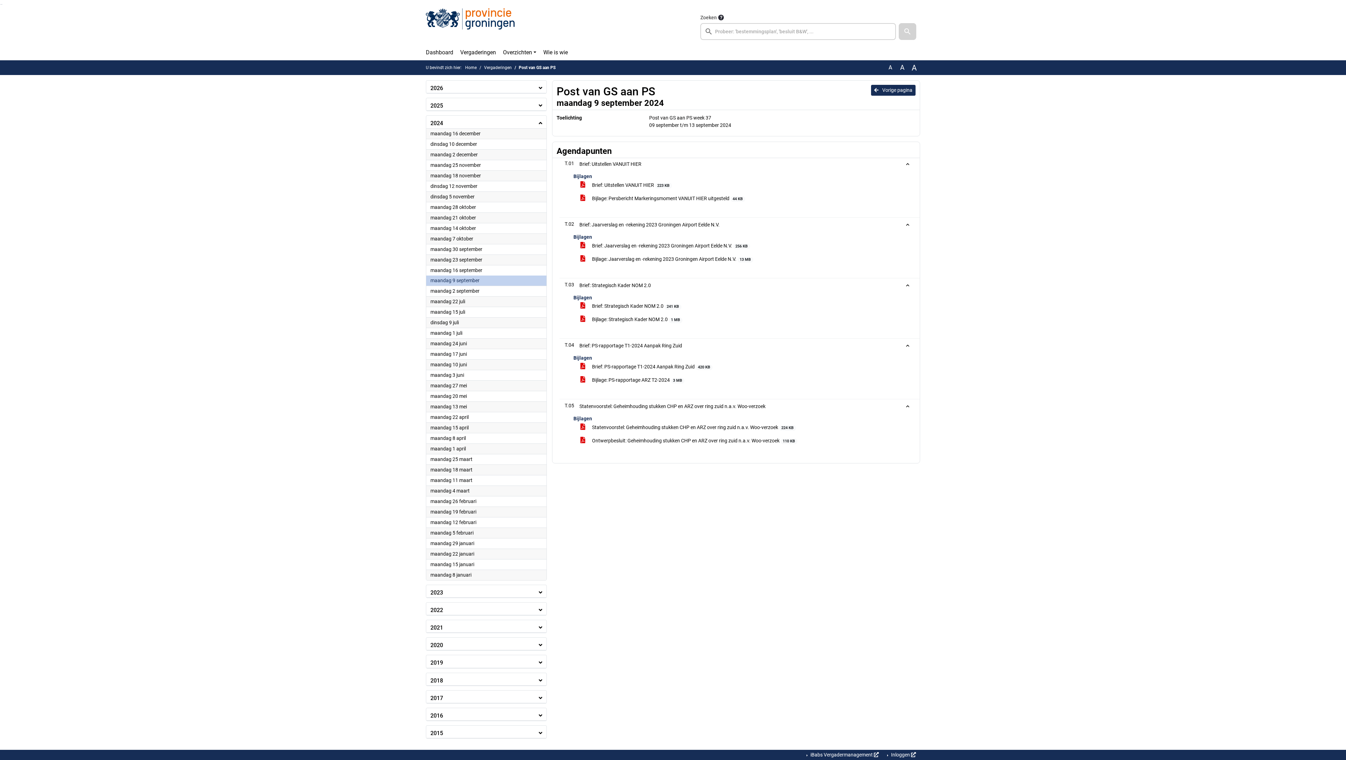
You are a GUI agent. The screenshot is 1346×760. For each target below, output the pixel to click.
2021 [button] (436, 627)
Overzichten (517, 52)
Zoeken (708, 17)
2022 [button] (436, 610)
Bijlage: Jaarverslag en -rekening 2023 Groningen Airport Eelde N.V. (671, 259)
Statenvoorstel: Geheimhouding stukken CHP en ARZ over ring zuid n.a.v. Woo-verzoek (692, 427)
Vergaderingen (478, 52)
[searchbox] (798, 31)
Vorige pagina (896, 90)
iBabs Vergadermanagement (841, 755)
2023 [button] (436, 592)
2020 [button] (436, 645)
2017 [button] (436, 698)
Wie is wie (555, 52)
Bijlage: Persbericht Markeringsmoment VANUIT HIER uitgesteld (667, 198)
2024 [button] (436, 123)
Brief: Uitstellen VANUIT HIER (630, 185)
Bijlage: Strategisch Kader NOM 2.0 (635, 319)
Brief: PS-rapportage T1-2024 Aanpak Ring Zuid (650, 366)
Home (471, 67)
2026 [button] (436, 88)
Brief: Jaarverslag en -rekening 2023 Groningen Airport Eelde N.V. (669, 246)
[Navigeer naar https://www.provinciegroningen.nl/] (470, 26)
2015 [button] (436, 733)
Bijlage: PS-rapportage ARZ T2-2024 (636, 380)
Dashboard (439, 52)
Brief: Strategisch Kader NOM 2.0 (635, 306)
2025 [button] (436, 105)
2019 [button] (436, 662)
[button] (907, 31)
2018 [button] (436, 680)
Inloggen (900, 755)
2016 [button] (436, 715)
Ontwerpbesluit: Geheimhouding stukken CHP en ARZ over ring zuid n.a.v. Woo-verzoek (693, 440)
